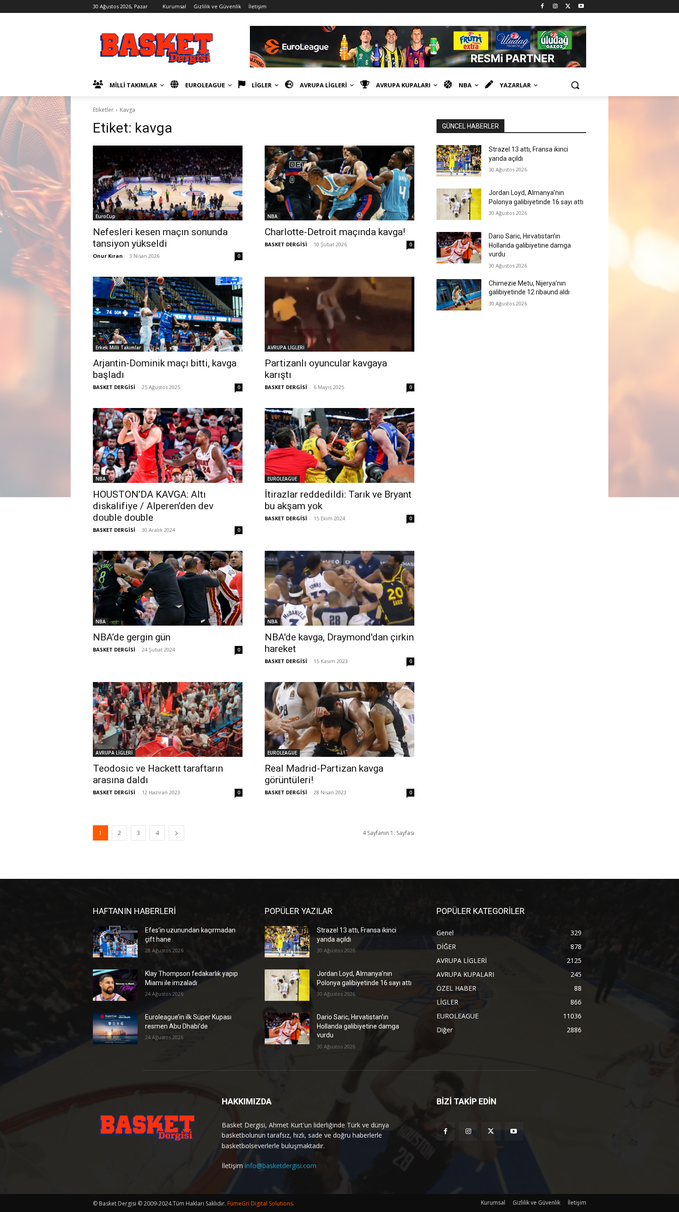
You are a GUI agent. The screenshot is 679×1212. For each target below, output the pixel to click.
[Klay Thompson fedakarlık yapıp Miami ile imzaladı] (115, 985)
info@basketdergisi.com (280, 1165)
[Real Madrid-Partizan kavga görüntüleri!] (339, 719)
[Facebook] (542, 6)
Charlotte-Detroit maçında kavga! (335, 232)
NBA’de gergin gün (131, 637)
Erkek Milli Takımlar (118, 347)
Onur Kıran (108, 255)
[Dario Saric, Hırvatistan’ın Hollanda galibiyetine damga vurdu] (458, 247)
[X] (568, 6)
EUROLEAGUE (282, 478)
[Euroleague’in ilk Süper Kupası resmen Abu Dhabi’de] (115, 1028)
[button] (575, 85)
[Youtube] (581, 6)
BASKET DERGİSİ (286, 244)
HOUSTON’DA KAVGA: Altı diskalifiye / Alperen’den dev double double (153, 506)
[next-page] (176, 832)
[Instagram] (555, 6)
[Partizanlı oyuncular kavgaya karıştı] (339, 314)
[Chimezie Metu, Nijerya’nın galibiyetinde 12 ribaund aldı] (458, 295)
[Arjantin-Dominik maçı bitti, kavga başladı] (167, 314)
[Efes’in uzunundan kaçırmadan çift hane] (115, 941)
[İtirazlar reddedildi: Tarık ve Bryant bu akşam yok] (339, 445)
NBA (272, 216)
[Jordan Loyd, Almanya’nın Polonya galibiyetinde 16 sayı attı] (458, 204)
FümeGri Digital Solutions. (260, 1203)
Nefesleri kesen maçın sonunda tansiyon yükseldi (160, 237)
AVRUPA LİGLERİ (285, 347)
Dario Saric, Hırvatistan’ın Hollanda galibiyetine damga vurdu (530, 245)
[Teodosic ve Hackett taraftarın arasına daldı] (167, 719)
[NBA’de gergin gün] (167, 588)
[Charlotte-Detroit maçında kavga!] (339, 183)
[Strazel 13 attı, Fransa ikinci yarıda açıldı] (458, 161)
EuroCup (105, 216)
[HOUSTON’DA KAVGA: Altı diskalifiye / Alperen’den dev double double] (167, 445)
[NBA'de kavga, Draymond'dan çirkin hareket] (339, 588)
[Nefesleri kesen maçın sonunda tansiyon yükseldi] (167, 183)
